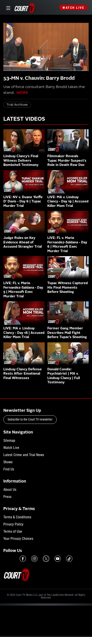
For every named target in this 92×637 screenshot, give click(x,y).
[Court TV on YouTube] (57, 558)
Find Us (8, 469)
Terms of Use (12, 531)
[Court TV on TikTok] (69, 558)
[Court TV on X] (46, 558)
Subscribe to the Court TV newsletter (30, 419)
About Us (9, 489)
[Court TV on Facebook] (23, 558)
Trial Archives (17, 104)
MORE (22, 92)
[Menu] (7, 7)
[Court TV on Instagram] (34, 558)
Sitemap (9, 440)
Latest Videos (24, 119)
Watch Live (73, 7)
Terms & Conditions (17, 517)
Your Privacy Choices (18, 538)
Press (7, 497)
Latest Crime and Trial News (23, 455)
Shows (8, 462)
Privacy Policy (13, 524)
